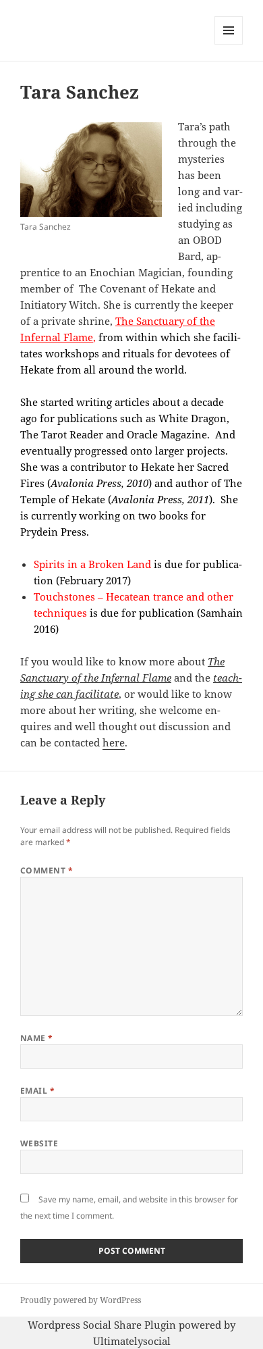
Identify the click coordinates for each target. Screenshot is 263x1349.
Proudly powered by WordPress (80, 1300)
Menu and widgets (229, 44)
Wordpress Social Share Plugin (103, 1324)
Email (37, 1090)
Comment (46, 870)
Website (39, 1143)
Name (36, 1038)
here (114, 742)
